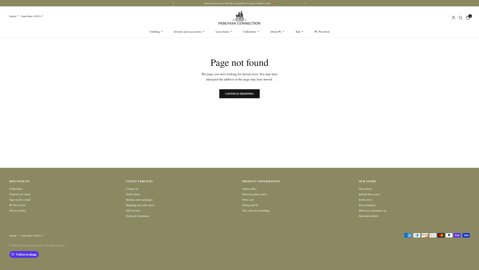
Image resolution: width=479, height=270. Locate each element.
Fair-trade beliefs (368, 216)
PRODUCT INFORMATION (261, 181)
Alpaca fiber (249, 188)
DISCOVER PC (19, 181)
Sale (298, 31)
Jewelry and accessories (188, 31)
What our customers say (373, 210)
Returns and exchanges (139, 199)
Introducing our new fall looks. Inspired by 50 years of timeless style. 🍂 (239, 3)
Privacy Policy (17, 210)
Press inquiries (367, 205)
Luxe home (222, 31)
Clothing (155, 31)
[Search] (460, 17)
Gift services (133, 210)
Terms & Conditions (138, 216)
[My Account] (453, 17)
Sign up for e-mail (19, 199)
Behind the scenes (369, 194)
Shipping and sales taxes (140, 205)
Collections (249, 31)
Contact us (132, 188)
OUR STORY (368, 181)
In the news (365, 199)
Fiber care (248, 199)
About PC (276, 31)
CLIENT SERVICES (139, 181)
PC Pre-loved (322, 31)
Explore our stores (20, 194)
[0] (467, 17)
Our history (365, 188)
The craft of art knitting (255, 210)
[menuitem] (156, 31)
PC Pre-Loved (17, 205)
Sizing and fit (250, 205)
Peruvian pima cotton (254, 194)
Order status (133, 194)
